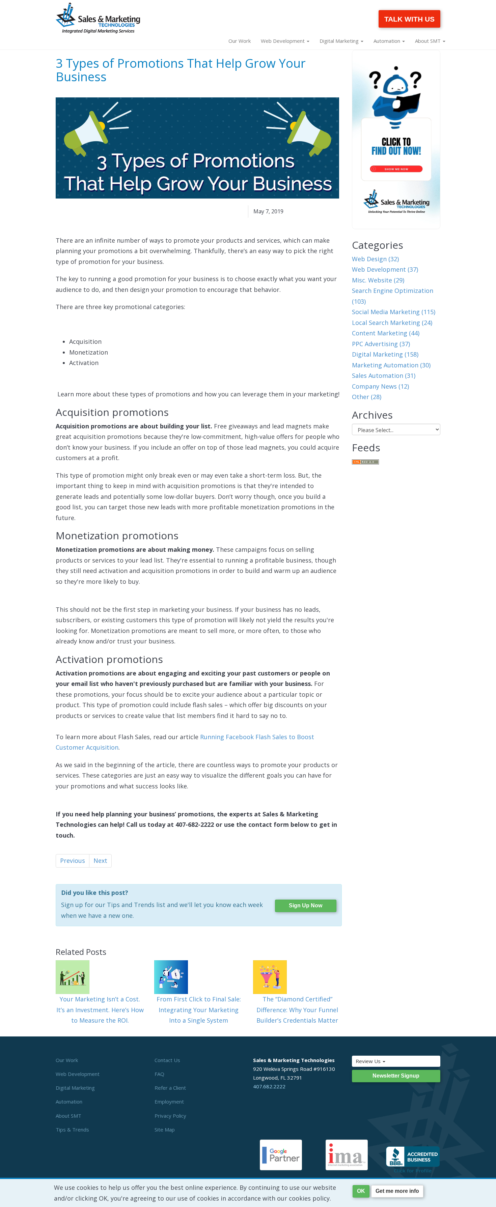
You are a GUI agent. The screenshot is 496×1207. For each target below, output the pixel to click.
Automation (69, 1101)
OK (361, 1191)
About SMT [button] (428, 40)
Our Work (239, 40)
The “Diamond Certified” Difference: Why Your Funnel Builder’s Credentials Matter (297, 1009)
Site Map (165, 1129)
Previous (72, 860)
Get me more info (397, 1191)
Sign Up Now (305, 905)
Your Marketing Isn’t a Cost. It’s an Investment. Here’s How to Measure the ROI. (100, 1009)
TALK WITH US (409, 19)
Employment (169, 1101)
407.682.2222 (269, 1086)
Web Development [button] (283, 40)
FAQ (159, 1073)
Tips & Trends (72, 1129)
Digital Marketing (75, 1087)
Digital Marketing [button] (340, 40)
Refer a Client (170, 1087)
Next (100, 860)
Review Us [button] (369, 1061)
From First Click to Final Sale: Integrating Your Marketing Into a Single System (199, 1009)
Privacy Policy (170, 1115)
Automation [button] (388, 40)
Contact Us (167, 1060)
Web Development (78, 1073)
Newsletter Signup (396, 1076)
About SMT (68, 1115)
